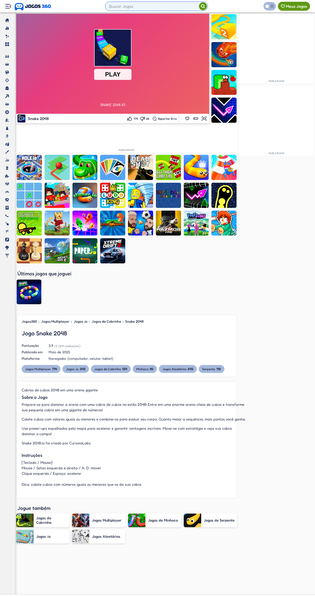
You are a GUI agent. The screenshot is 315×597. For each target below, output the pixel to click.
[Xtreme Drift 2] (113, 251)
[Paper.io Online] (85, 251)
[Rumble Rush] (85, 223)
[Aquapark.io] (224, 167)
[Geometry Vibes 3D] (196, 195)
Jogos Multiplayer (55, 321)
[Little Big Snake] (113, 223)
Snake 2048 (134, 321)
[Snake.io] (196, 167)
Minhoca (144, 369)
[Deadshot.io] (140, 167)
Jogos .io (80, 321)
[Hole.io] (29, 167)
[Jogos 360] (33, 6)
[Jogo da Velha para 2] (29, 195)
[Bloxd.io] (57, 195)
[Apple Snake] (224, 82)
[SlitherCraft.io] (168, 167)
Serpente (211, 369)
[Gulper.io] (224, 195)
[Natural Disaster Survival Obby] (140, 195)
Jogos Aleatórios (177, 369)
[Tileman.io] (57, 167)
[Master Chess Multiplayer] (29, 251)
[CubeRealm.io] (57, 223)
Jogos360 (29, 321)
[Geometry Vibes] (224, 110)
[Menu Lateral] (8, 6)
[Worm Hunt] (224, 55)
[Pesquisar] (203, 6)
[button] (187, 118)
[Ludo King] (113, 195)
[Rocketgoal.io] (57, 251)
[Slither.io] (85, 195)
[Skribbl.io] (168, 195)
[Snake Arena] (85, 167)
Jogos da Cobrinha (106, 321)
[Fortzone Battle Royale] (196, 223)
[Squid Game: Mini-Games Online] (224, 223)
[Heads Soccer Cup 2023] (140, 223)
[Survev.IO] (29, 223)
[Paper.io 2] (224, 27)
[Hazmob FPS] (168, 223)
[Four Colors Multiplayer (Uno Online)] (113, 167)
